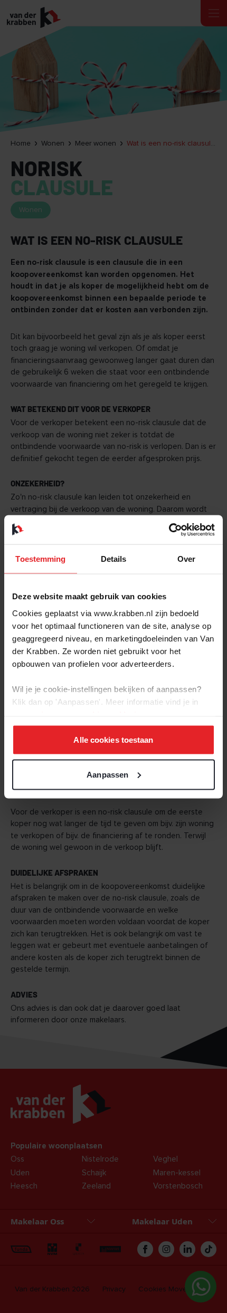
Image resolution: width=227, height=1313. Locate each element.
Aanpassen (107, 774)
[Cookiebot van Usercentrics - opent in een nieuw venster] (168, 529)
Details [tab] (114, 558)
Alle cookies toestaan (113, 739)
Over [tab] (186, 558)
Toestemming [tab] (40, 558)
